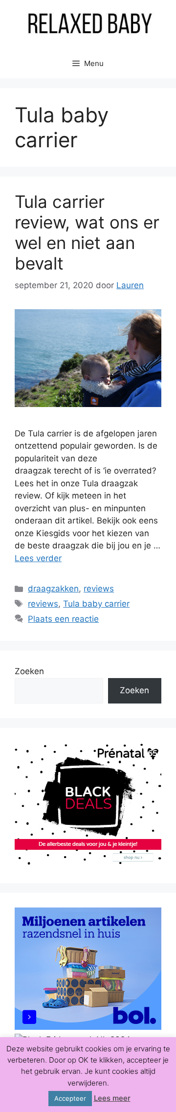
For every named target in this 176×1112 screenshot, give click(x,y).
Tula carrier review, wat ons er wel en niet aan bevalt (87, 232)
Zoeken (29, 671)
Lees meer (112, 1098)
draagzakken (53, 588)
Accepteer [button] (70, 1098)
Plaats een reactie (63, 619)
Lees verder (38, 558)
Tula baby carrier (96, 604)
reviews (99, 588)
